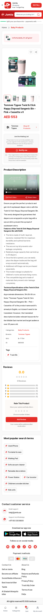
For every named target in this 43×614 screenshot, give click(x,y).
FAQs (24, 594)
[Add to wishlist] (31, 52)
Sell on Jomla (7, 569)
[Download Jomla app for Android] (12, 533)
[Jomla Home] (7, 14)
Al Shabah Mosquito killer (10, 593)
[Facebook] (8, 546)
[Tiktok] (24, 546)
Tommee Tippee (24, 334)
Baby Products (23, 330)
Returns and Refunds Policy (30, 575)
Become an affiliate (10, 573)
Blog (23, 569)
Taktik (4, 587)
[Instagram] (13, 546)
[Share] (36, 52)
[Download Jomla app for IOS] (30, 533)
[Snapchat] (35, 546)
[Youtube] (30, 546)
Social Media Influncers (11, 578)
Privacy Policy (27, 581)
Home (4, 27)
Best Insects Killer (9, 582)
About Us (25, 565)
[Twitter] (19, 546)
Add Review (21, 419)
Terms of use (27, 590)
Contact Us (6, 565)
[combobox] (26, 14)
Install (36, 5)
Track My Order (28, 585)
